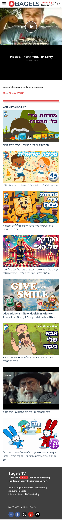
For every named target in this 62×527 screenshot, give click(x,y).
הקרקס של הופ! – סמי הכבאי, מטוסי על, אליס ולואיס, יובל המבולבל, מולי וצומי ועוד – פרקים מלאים (31, 271)
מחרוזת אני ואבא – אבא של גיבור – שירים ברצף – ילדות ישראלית (29, 359)
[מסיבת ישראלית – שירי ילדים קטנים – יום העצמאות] (31, 167)
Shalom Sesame (16, 93)
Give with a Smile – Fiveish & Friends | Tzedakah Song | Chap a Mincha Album (30, 315)
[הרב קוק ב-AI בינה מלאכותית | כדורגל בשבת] (31, 388)
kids (5, 93)
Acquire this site (17, 490)
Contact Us (26, 487)
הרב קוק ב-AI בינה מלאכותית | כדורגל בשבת (26, 412)
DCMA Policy (32, 494)
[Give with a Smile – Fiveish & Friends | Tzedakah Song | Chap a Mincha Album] (31, 295)
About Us (13, 487)
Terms (21, 494)
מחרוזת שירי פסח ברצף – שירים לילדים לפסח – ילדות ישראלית (28, 227)
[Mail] (37, 514)
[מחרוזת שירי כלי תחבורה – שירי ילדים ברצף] (31, 126)
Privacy (12, 494)
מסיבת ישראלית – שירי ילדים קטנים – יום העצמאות (30, 185)
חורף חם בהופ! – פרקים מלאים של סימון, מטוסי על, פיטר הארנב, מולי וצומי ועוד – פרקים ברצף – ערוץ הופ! (30, 456)
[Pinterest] (31, 514)
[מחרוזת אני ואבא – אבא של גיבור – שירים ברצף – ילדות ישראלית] (31, 339)
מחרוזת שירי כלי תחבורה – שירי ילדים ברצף (26, 145)
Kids (32, 52)
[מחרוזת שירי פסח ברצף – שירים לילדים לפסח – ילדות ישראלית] (31, 207)
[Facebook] (11, 514)
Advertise (40, 487)
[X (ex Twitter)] (24, 514)
